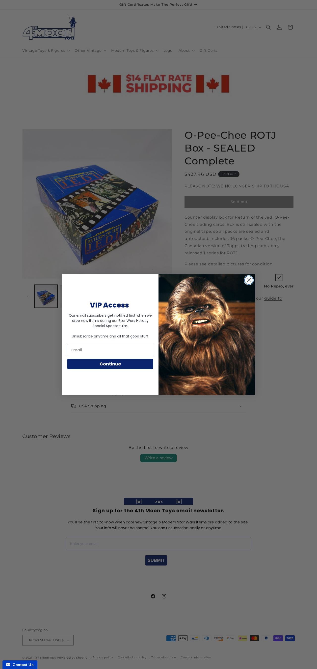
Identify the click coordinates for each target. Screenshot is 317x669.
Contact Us (21, 665)
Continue (110, 364)
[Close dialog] (248, 280)
